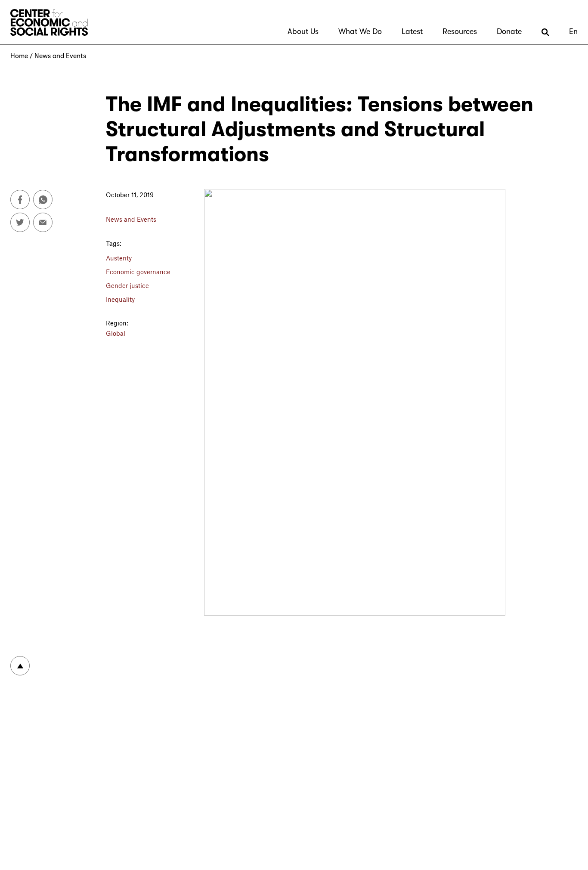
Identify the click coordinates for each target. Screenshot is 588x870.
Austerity (119, 258)
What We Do (360, 31)
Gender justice (127, 285)
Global (115, 333)
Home (19, 56)
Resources (460, 31)
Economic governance (138, 272)
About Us (303, 31)
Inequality (120, 299)
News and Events (60, 56)
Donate (509, 31)
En (573, 31)
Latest (412, 31)
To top (20, 665)
